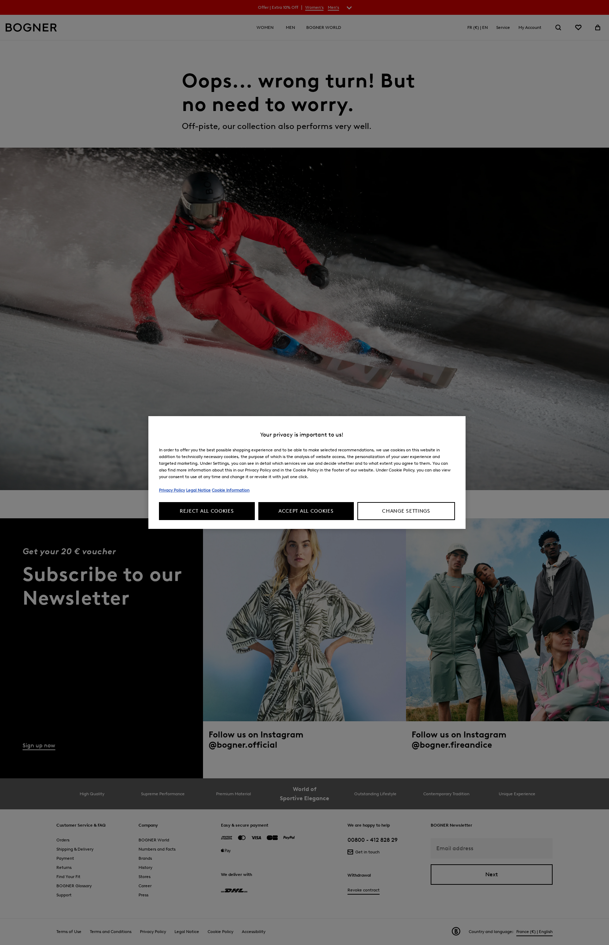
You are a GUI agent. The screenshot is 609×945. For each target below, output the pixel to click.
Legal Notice (198, 490)
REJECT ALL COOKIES (207, 511)
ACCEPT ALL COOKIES (306, 511)
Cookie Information (231, 490)
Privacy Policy (172, 490)
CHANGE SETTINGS (406, 511)
